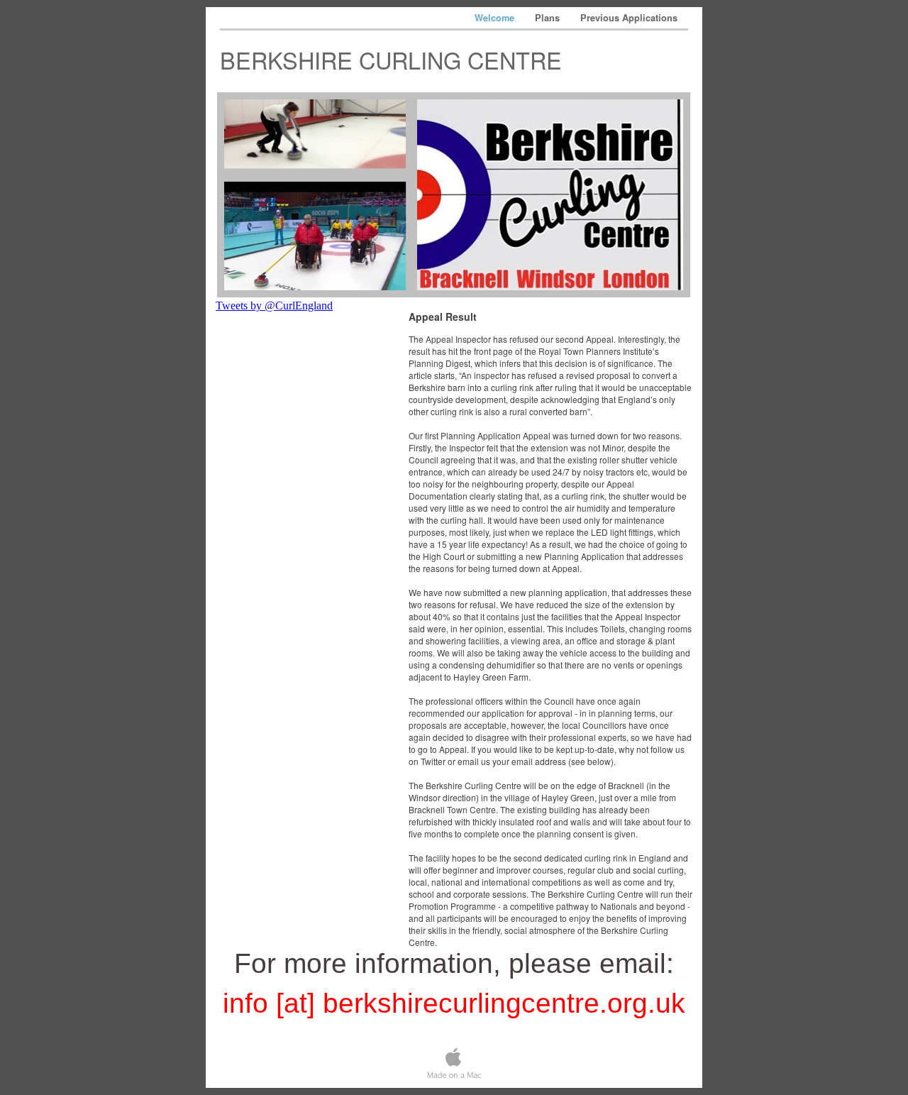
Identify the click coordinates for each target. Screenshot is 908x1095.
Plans (549, 17)
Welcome (496, 17)
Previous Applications (628, 17)
